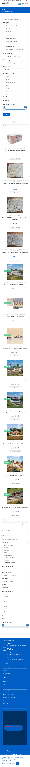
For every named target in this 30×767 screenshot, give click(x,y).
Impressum (6, 707)
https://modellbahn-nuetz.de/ (15, 659)
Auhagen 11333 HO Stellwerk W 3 (15, 316)
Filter (6, 114)
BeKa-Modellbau (10, 82)
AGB (4, 684)
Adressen (5, 670)
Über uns (5, 703)
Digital (14, 63)
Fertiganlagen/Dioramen (10, 562)
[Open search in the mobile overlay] (15, 530)
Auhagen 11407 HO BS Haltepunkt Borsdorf (15, 444)
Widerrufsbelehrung (8, 694)
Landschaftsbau (22, 148)
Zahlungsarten (7, 688)
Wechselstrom (20, 49)
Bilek (7, 88)
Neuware (8, 56)
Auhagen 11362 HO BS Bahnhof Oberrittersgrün (15, 380)
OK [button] (17, 763)
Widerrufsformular (14, 728)
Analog (8, 63)
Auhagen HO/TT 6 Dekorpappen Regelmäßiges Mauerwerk (15, 184)
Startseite (5, 681)
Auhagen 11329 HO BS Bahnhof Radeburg (15, 284)
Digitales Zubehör (11, 38)
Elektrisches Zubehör (12, 41)
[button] (23, 132)
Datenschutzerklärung (9, 697)
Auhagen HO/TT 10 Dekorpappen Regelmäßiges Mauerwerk (15, 218)
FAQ (4, 700)
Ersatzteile (6, 560)
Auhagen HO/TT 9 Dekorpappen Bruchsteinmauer (15, 252)
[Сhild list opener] (18, 25)
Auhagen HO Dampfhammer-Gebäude (15, 150)
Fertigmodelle (11, 148)
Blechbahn (9, 32)
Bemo (7, 85)
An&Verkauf (17, 56)
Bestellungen (6, 667)
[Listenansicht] (16, 122)
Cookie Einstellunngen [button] (8, 763)
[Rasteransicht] (13, 122)
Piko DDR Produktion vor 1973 (19, 181)
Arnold (8, 76)
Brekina (6, 609)
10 (22, 521)
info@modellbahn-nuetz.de (14, 654)
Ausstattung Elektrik (11, 25)
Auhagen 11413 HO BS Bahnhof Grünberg (15, 475)
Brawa (8, 91)
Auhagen (8, 79)
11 (26, 521)
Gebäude (16, 148)
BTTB (5, 611)
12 (22, 524)
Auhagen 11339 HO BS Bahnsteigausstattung (15, 348)
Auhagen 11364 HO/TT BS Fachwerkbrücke (15, 412)
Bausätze (8, 29)
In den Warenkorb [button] (15, 158)
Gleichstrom (9, 49)
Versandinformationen (9, 691)
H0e (12, 11)
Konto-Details (6, 673)
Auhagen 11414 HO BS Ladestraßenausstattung (15, 507)
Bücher (8, 35)
